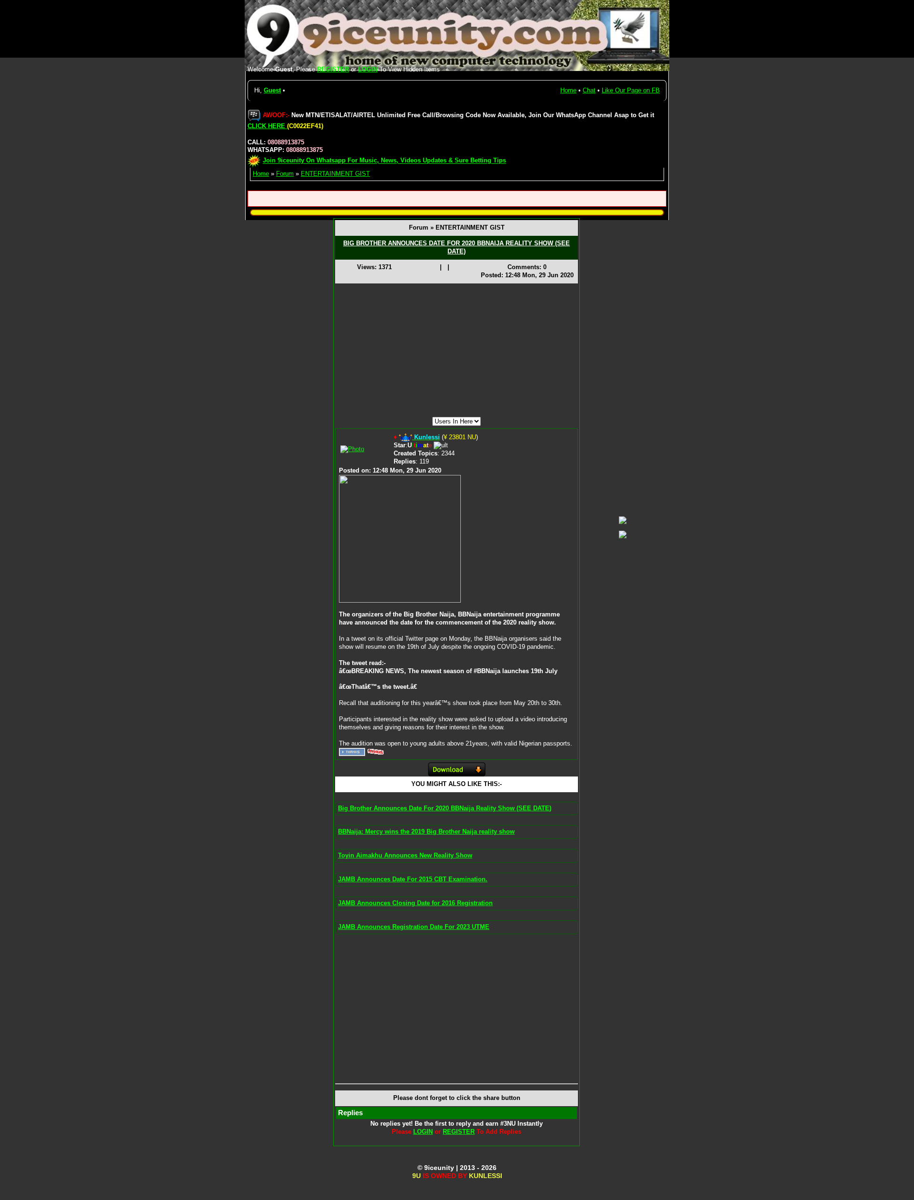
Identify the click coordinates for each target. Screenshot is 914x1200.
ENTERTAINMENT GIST (335, 173)
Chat (589, 90)
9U (416, 1176)
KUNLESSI (485, 1176)
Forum (285, 173)
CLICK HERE (267, 126)
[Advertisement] (456, 350)
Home (568, 90)
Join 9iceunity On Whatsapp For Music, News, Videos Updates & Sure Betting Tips (384, 160)
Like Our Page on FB (631, 90)
